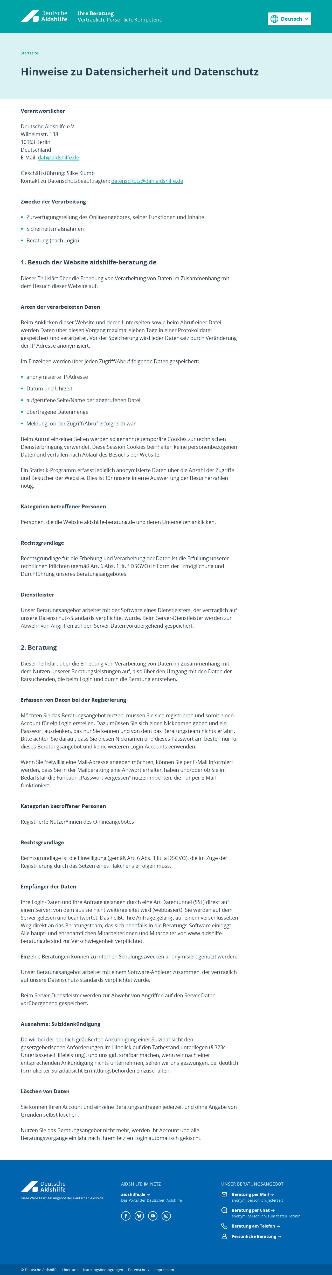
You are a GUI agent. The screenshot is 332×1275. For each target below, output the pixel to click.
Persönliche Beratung (254, 1236)
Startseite (29, 53)
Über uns (70, 1269)
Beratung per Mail (250, 1194)
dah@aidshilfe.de (58, 157)
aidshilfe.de (133, 1194)
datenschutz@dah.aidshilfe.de (147, 180)
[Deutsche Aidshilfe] (66, 1186)
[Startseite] (44, 16)
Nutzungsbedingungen (103, 1269)
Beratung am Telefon (253, 1226)
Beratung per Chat (251, 1210)
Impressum (164, 1269)
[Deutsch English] (289, 18)
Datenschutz (139, 1269)
